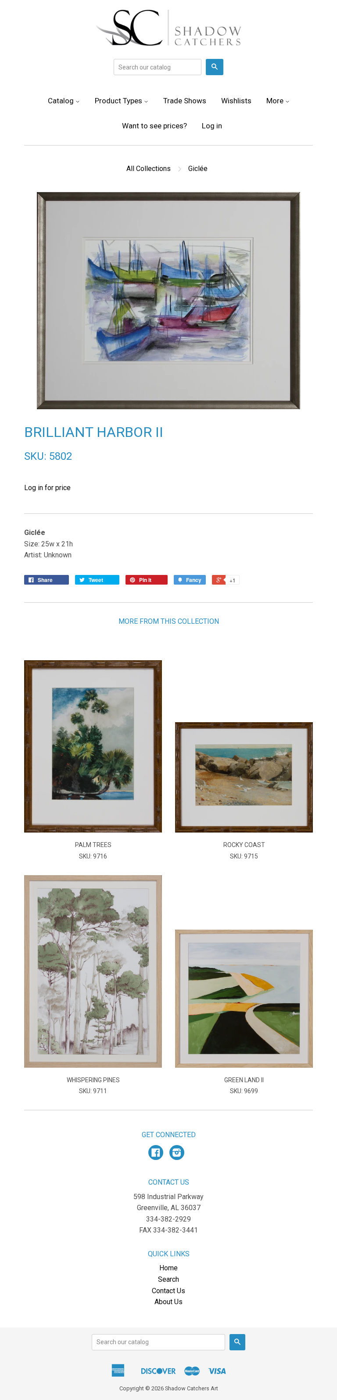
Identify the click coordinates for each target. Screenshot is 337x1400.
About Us (168, 1302)
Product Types (119, 100)
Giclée (198, 168)
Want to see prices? (154, 125)
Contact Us (168, 1291)
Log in (212, 125)
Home (168, 1268)
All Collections (148, 168)
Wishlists (236, 100)
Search (168, 1279)
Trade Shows (184, 100)
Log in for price (47, 488)
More (275, 100)
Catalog (61, 100)
